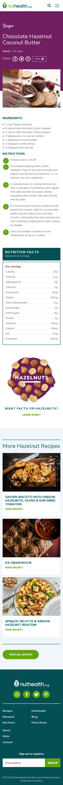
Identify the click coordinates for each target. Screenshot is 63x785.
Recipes (8, 711)
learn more (31, 414)
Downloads (39, 711)
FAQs (6, 736)
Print (38, 58)
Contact (8, 742)
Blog (34, 717)
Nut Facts (9, 722)
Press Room (39, 722)
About (6, 730)
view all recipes (20, 654)
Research (8, 717)
